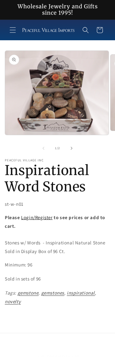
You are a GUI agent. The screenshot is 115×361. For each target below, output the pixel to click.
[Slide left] (43, 148)
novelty (13, 301)
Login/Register (36, 217)
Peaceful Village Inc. (64, 356)
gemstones (52, 293)
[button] (13, 30)
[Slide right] (72, 148)
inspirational (81, 293)
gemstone (28, 293)
